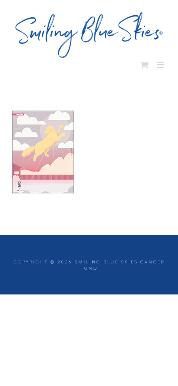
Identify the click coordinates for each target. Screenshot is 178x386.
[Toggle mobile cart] (144, 62)
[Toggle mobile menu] (161, 62)
